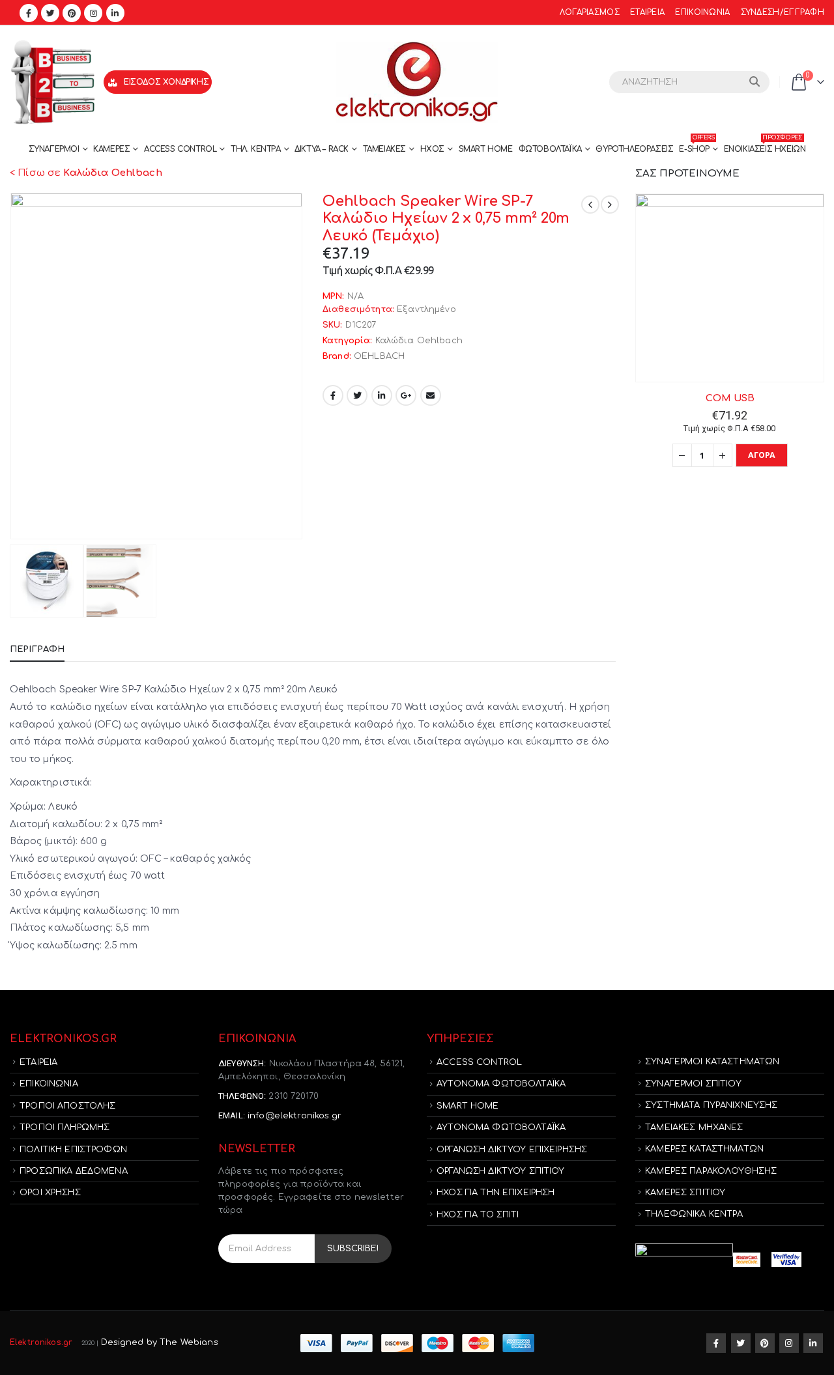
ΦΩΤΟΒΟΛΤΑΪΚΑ (550, 149)
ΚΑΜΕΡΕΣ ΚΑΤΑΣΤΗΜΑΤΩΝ (704, 1149)
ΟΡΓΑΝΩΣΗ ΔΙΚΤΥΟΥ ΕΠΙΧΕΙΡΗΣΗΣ (512, 1149)
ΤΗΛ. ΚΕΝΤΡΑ (256, 149)
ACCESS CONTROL (180, 149)
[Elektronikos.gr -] (417, 82)
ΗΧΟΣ (432, 149)
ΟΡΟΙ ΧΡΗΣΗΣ (50, 1192)
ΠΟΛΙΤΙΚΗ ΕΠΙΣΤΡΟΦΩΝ (73, 1149)
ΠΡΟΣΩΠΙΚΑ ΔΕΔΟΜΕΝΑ (74, 1171)
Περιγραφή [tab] (37, 649)
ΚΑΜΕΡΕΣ (111, 149)
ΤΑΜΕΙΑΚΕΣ (384, 149)
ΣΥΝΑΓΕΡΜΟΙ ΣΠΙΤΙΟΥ (693, 1083)
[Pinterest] (72, 13)
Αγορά (762, 455)
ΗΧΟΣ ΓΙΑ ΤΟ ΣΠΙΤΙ (478, 1214)
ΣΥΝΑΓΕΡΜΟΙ (54, 149)
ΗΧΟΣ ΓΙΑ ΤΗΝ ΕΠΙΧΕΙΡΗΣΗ (495, 1192)
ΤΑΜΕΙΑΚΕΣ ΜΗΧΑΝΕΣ (694, 1127)
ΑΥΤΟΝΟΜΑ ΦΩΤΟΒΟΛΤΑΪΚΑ (501, 1083)
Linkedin (813, 1343)
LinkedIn (381, 395)
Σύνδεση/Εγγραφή (782, 12)
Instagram (789, 1343)
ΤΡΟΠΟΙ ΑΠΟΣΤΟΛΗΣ (67, 1106)
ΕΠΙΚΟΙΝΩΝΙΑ (702, 12)
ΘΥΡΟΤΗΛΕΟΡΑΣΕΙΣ (634, 149)
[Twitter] (50, 13)
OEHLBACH (379, 356)
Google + (405, 395)
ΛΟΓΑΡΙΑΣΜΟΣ (590, 12)
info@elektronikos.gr (294, 1115)
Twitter (357, 395)
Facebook (333, 395)
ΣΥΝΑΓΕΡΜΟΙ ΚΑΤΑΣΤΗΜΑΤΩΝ (712, 1061)
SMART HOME (486, 149)
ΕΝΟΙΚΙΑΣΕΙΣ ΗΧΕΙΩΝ (765, 146)
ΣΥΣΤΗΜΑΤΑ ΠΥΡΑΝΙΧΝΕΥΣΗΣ (711, 1105)
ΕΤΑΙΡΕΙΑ (647, 12)
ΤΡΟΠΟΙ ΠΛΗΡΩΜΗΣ (64, 1127)
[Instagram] (93, 13)
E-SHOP (696, 146)
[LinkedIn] (115, 13)
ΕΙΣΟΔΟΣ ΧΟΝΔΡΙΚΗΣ (166, 82)
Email (430, 395)
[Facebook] (29, 13)
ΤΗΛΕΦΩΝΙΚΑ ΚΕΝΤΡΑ (694, 1214)
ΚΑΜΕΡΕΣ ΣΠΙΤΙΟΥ (685, 1192)
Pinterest (765, 1343)
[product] (730, 288)
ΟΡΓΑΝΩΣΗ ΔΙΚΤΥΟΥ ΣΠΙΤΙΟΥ (500, 1171)
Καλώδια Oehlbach (419, 340)
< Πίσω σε (86, 172)
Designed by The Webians (159, 1342)
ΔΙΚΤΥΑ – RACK (322, 149)
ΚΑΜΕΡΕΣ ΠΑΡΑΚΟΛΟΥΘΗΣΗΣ (711, 1171)
